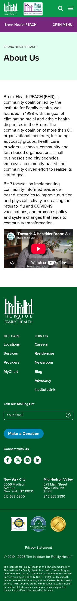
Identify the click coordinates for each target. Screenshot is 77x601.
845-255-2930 (54, 496)
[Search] (60, 9)
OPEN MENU (63, 24)
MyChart (11, 371)
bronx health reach (20, 47)
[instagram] (27, 463)
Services (11, 353)
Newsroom (44, 362)
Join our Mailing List (19, 403)
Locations (12, 344)
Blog (38, 371)
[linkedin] (37, 463)
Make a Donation (23, 433)
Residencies (45, 353)
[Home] (11, 8)
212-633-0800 (14, 496)
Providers (11, 362)
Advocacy (43, 380)
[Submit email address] (68, 415)
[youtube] (17, 463)
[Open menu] (70, 9)
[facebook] (8, 463)
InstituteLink (45, 389)
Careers (41, 344)
